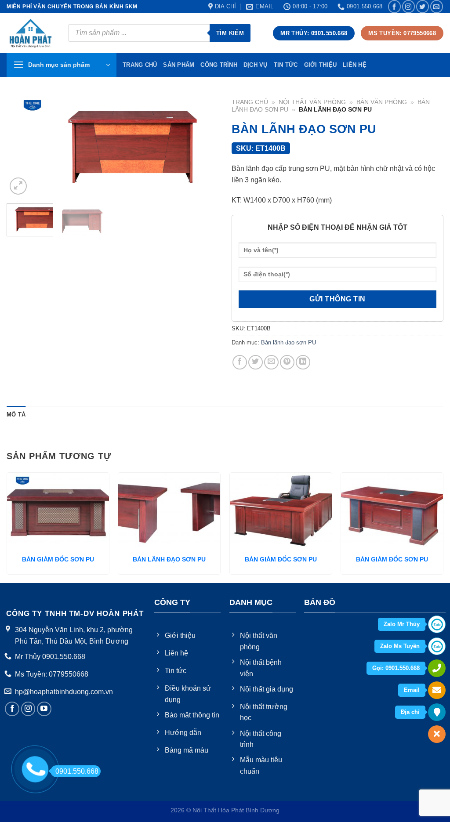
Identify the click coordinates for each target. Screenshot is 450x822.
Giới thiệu (320, 65)
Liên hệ (355, 65)
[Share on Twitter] (255, 362)
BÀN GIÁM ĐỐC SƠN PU (58, 559)
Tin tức (286, 65)
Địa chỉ (410, 712)
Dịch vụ (255, 65)
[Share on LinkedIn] (303, 362)
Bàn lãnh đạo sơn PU (288, 342)
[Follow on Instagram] (408, 6)
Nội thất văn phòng (312, 102)
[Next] (203, 145)
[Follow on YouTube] (44, 709)
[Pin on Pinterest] (287, 362)
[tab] (16, 415)
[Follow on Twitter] (422, 6)
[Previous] (22, 145)
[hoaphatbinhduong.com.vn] (31, 33)
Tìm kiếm (230, 33)
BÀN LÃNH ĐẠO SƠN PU (169, 559)
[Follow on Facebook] (394, 6)
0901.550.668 (76, 771)
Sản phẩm (178, 65)
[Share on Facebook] (239, 362)
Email (412, 690)
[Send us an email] (436, 6)
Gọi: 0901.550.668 (396, 668)
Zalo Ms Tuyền (400, 646)
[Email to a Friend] (271, 362)
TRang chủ (140, 65)
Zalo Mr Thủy (402, 624)
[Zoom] (18, 186)
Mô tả (16, 414)
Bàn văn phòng (381, 102)
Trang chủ (250, 102)
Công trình (218, 65)
